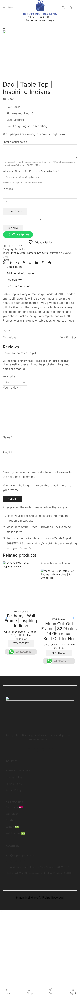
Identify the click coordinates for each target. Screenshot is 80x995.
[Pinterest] (23, 263)
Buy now (13, 228)
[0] (70, 7)
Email (7, 452)
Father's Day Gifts (37, 252)
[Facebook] (10, 263)
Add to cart (15, 211)
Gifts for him (24, 635)
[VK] (17, 263)
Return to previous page (40, 20)
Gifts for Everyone (15, 631)
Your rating (10, 376)
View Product (21, 643)
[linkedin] (36, 263)
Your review (12, 387)
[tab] (14, 267)
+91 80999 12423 (16, 861)
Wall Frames (21, 611)
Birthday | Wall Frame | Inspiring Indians (21, 620)
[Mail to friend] (30, 263)
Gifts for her (51, 644)
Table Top (43, 16)
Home (31, 16)
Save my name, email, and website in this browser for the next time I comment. (38, 474)
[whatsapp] (43, 263)
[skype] (48, 263)
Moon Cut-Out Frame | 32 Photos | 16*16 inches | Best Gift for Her (59, 631)
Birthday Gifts (17, 252)
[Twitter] (5, 263)
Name (7, 437)
